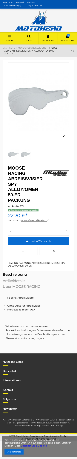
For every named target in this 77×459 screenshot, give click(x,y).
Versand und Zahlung (52, 425)
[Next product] (73, 51)
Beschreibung (15, 275)
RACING (13, 263)
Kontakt (31, 2)
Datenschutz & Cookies (34, 445)
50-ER (28, 265)
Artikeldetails (14, 281)
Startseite (8, 2)
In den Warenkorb (41, 241)
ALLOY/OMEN (16, 265)
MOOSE (55, 263)
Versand (20, 2)
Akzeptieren (14, 451)
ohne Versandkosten (34, 220)
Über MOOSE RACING (21, 287)
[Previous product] (72, 51)
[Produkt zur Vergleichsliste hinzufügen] (54, 251)
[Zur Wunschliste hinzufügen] (23, 251)
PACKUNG (25, 263)
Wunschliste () (13, 5)
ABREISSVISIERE (41, 263)
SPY (63, 263)
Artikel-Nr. (14, 206)
